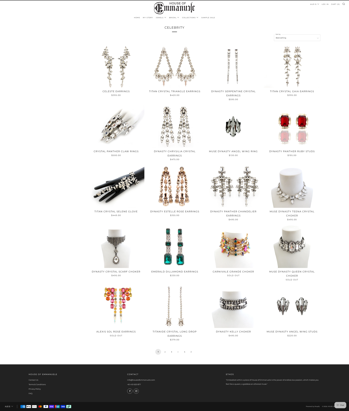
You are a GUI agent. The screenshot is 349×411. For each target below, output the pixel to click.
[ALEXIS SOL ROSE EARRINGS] (116, 307)
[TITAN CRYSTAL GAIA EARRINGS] (292, 66)
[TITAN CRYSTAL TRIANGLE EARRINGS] (174, 66)
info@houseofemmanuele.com (141, 380)
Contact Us (33, 380)
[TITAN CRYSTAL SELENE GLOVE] (116, 186)
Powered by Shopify (313, 406)
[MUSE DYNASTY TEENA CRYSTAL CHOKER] (292, 186)
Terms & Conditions (37, 384)
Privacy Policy (35, 389)
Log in (325, 4)
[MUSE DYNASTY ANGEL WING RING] (233, 126)
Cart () (335, 4)
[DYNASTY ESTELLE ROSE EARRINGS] (174, 186)
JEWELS (160, 18)
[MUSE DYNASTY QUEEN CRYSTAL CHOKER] (292, 246)
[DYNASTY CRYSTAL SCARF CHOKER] (116, 246)
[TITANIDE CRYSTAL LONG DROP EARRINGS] (174, 307)
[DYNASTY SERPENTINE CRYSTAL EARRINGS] (233, 66)
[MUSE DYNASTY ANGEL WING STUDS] (292, 307)
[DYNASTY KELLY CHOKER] (233, 307)
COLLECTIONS (189, 18)
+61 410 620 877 (134, 384)
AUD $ (313, 4)
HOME (137, 18)
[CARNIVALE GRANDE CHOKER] (233, 246)
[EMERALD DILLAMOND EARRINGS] (174, 246)
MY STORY (148, 18)
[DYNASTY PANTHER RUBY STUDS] (292, 126)
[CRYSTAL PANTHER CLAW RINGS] (116, 126)
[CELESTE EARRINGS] (116, 66)
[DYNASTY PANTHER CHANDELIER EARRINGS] (233, 186)
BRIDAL (173, 18)
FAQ (30, 393)
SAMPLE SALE (208, 18)
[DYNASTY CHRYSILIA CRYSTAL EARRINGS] (174, 126)
